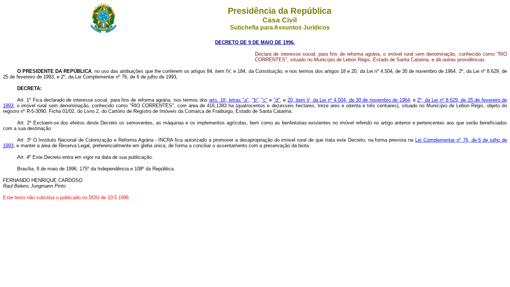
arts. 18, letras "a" (229, 100)
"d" (277, 100)
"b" (255, 100)
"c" (264, 100)
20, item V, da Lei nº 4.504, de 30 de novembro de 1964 (348, 100)
